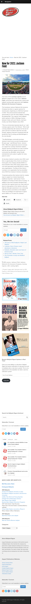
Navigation (8, 1)
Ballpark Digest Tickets (7, 570)
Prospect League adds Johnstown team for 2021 (14, 269)
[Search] (27, 417)
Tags (15, 439)
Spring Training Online (7, 562)
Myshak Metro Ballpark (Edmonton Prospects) (13, 502)
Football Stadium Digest (7, 568)
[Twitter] (8, 235)
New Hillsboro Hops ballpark (9, 500)
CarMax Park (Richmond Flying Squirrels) (12, 497)
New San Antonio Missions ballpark (11, 520)
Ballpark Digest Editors (8, 69)
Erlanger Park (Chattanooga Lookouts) (11, 498)
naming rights (14, 266)
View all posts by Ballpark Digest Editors (14, 215)
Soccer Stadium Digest (7, 571)
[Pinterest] (21, 235)
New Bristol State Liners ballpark (10, 515)
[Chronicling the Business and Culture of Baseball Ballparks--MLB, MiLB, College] (10, 16)
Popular (10, 439)
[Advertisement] (15, 35)
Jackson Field (15, 262)
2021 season (7, 262)
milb (8, 266)
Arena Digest (5, 566)
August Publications (6, 564)
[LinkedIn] (14, 235)
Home (11, 57)
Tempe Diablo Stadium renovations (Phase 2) (13, 509)
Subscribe (6, 380)
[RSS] (4, 235)
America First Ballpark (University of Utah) (12, 491)
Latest (4, 439)
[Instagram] (18, 235)
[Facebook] (11, 235)
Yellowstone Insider (6, 573)
